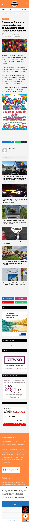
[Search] (26, 4)
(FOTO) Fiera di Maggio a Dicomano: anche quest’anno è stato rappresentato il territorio (15, 263)
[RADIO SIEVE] (14, 4)
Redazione (9, 34)
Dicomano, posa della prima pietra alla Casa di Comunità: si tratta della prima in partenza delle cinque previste (14, 284)
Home (3, 9)
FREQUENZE (23, 9)
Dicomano (12, 136)
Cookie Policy (8, 520)
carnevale (5, 136)
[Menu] (3, 4)
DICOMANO (5, 18)
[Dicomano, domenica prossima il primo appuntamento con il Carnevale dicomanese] (14, 45)
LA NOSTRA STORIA (12, 9)
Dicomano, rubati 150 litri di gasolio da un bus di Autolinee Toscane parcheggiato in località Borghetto (14, 222)
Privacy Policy (14, 520)
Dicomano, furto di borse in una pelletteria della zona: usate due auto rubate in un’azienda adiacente (15, 201)
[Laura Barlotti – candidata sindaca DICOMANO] (14, 233)
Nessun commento (7, 36)
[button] (26, 487)
